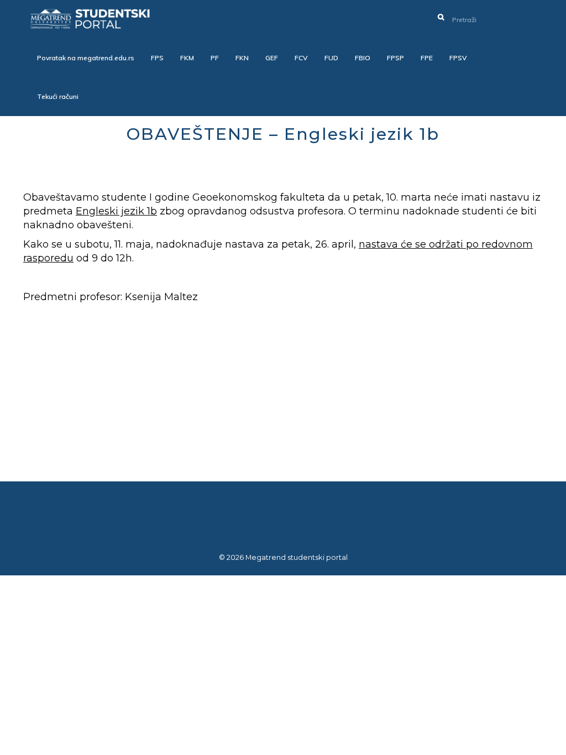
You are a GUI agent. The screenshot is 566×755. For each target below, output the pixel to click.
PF (215, 58)
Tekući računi (57, 96)
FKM (187, 58)
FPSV (458, 58)
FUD (331, 58)
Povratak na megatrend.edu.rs (85, 58)
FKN (242, 58)
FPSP (395, 58)
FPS (157, 58)
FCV (301, 58)
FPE (427, 58)
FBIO (362, 58)
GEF (271, 58)
